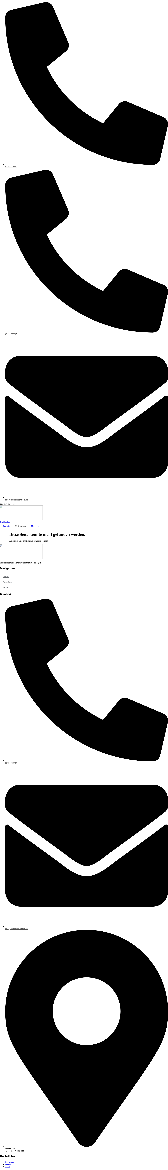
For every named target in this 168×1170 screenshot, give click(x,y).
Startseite (6, 526)
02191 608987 (11, 166)
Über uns (35, 526)
